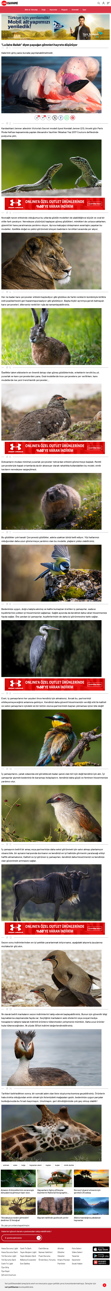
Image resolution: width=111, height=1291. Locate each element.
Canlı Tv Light (7, 1263)
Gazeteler (76, 1260)
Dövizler (61, 1252)
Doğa (43, 10)
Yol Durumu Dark (8, 1260)
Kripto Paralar (64, 1260)
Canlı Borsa (43, 1248)
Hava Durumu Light (9, 1248)
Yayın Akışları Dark (28, 1256)
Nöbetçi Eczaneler (28, 1260)
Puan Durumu (44, 1256)
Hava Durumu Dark (9, 1252)
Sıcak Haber (77, 1263)
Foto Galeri (76, 1248)
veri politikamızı (11, 1287)
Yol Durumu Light (8, 1256)
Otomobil (75, 10)
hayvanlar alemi (36, 1165)
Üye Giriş (5, 1267)
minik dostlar (69, 1165)
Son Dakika (25, 1263)
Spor (84, 10)
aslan (15, 1165)
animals (6, 1165)
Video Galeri (77, 1252)
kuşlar (57, 1165)
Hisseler (61, 1256)
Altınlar (61, 1248)
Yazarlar (75, 1256)
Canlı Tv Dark (25, 1248)
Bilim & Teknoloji (31, 10)
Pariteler (61, 1263)
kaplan (48, 1165)
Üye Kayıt (5, 1271)
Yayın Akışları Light (28, 1252)
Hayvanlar (53, 10)
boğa (23, 1165)
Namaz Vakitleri (45, 1252)
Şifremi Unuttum (8, 1275)
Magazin (64, 10)
